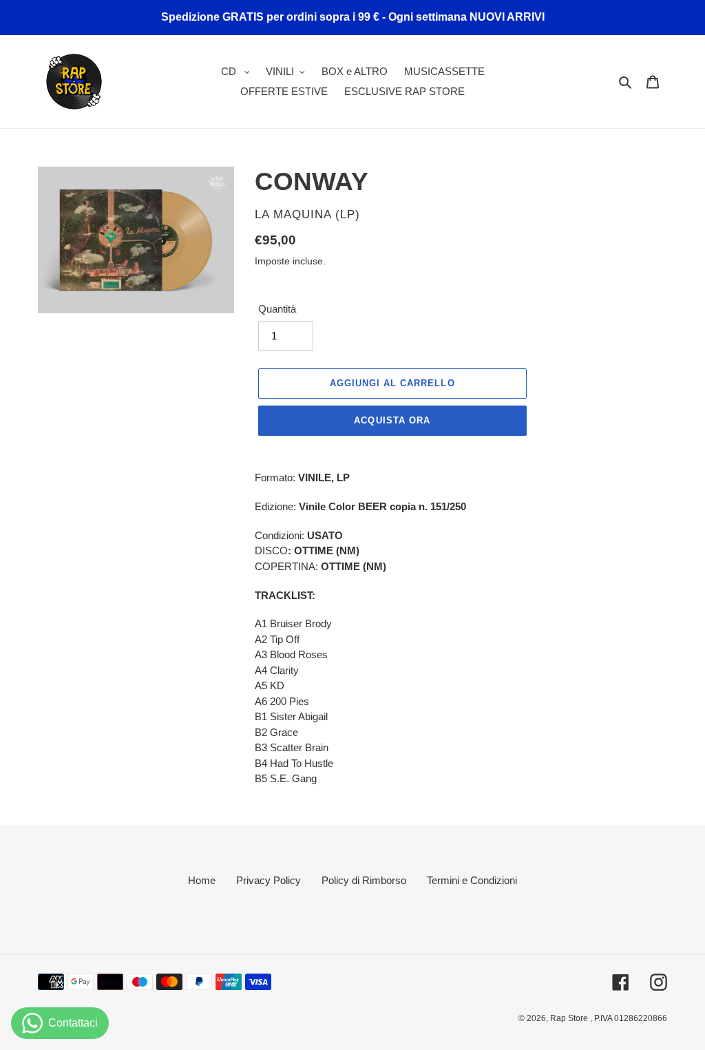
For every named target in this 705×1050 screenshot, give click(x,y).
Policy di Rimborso (364, 880)
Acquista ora (392, 420)
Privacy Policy (268, 880)
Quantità (277, 309)
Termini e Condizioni (472, 880)
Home (201, 880)
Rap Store (570, 1018)
